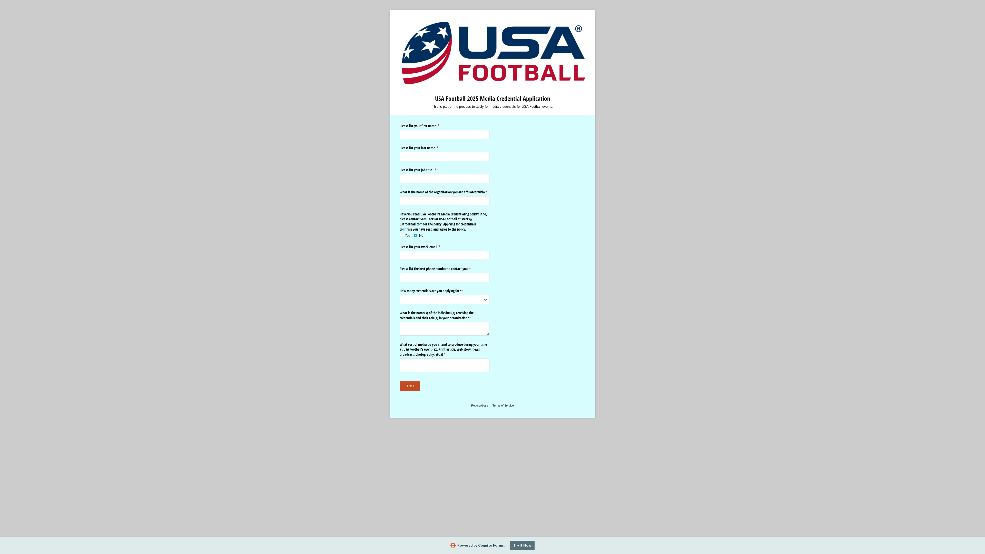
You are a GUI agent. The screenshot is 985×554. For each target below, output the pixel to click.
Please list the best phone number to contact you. (441, 268)
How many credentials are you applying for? (437, 290)
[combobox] (444, 299)
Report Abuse (479, 405)
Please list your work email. (426, 246)
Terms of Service (503, 405)
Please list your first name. (425, 125)
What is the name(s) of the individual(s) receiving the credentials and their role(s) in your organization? (441, 315)
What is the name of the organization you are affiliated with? (444, 192)
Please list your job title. (424, 169)
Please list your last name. (425, 147)
